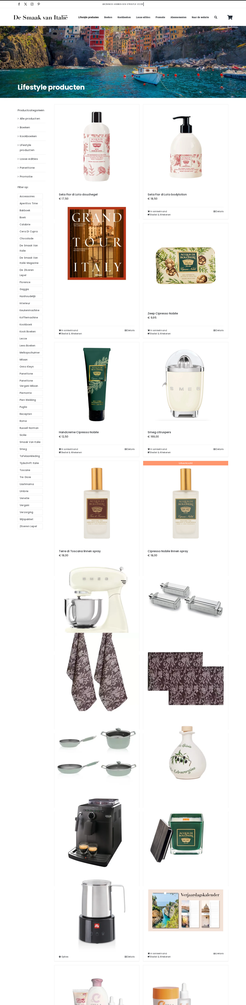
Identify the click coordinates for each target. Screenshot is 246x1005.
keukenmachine (29, 310)
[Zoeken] (215, 17)
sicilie (23, 435)
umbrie (24, 491)
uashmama (27, 484)
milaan (24, 359)
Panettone (27, 168)
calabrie (25, 224)
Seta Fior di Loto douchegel (78, 194)
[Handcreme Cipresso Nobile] (96, 384)
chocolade (26, 238)
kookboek (26, 324)
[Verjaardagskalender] (185, 910)
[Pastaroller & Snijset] (185, 600)
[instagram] (32, 4)
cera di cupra (29, 231)
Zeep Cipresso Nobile (163, 313)
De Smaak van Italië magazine (29, 260)
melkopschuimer (30, 352)
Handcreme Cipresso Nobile (79, 432)
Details (220, 211)
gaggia (24, 289)
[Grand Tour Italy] (96, 243)
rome (23, 421)
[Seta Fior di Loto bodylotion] (185, 146)
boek (23, 217)
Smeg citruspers (159, 432)
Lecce (23, 338)
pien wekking (28, 400)
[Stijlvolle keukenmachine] (96, 600)
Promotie (26, 176)
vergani (24, 505)
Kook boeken (28, 331)
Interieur (25, 303)
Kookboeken (28, 136)
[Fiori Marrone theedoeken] (96, 675)
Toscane (25, 470)
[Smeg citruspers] (185, 384)
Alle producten (30, 118)
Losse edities (29, 159)
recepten (26, 414)
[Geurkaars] (185, 832)
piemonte (26, 393)
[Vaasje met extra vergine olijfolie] (185, 753)
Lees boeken (27, 345)
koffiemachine (29, 317)
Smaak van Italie (30, 442)
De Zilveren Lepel (27, 272)
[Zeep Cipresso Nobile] (185, 265)
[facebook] (19, 4)
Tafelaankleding (30, 456)
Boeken (25, 127)
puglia (23, 407)
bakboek (25, 210)
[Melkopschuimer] (96, 910)
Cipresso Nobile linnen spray (168, 551)
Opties (64, 956)
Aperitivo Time (29, 203)
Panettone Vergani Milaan (29, 383)
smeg (23, 449)
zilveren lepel (28, 526)
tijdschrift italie (29, 463)
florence (25, 282)
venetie (25, 498)
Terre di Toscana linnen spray (80, 551)
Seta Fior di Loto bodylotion (167, 194)
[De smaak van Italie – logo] (41, 16)
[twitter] (25, 4)
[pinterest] (38, 4)
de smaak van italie (29, 248)
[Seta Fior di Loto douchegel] (96, 146)
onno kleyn (27, 366)
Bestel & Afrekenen (160, 214)
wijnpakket (26, 519)
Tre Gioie (25, 477)
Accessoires (27, 196)
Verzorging (26, 512)
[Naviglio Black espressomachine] (96, 832)
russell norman (29, 428)
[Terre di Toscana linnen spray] (96, 503)
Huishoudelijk (28, 296)
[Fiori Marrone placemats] (185, 675)
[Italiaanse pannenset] (96, 753)
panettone (26, 373)
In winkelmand (158, 211)
